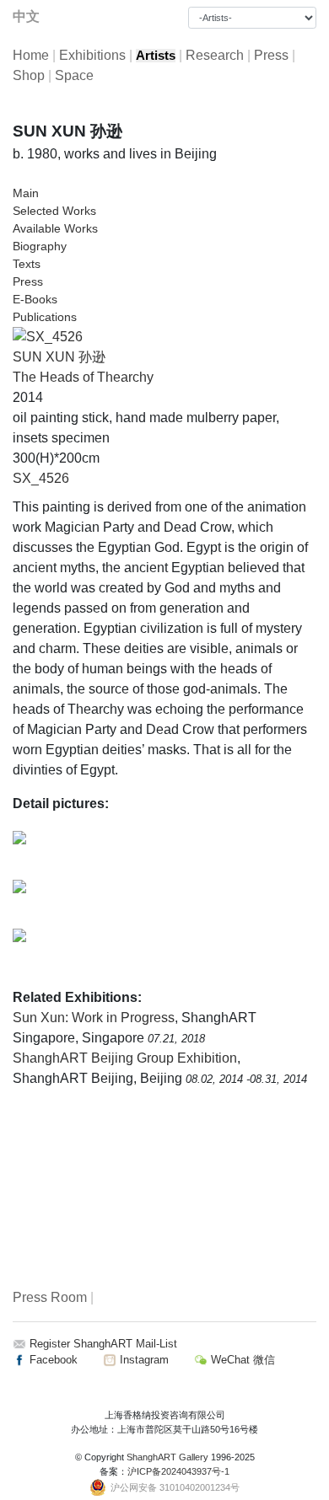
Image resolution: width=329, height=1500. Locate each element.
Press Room (50, 1297)
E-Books (35, 299)
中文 (26, 16)
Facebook (52, 1359)
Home (31, 55)
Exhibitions (92, 55)
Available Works (55, 228)
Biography (40, 246)
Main (26, 193)
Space (74, 75)
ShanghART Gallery (167, 1457)
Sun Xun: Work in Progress (94, 1017)
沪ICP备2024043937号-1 (178, 1471)
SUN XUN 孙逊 (59, 357)
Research (215, 55)
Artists (155, 55)
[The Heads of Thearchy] (48, 336)
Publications (45, 317)
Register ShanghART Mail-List (103, 1343)
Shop (29, 75)
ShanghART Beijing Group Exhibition (125, 1058)
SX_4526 (41, 478)
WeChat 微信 (241, 1359)
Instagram (142, 1359)
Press (271, 55)
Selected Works (54, 210)
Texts (26, 264)
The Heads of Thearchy (83, 377)
